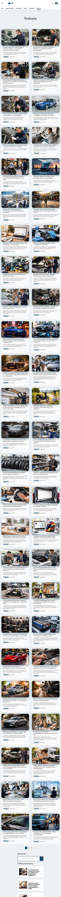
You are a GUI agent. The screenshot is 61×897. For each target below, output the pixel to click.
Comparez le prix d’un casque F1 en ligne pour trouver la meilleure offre (44, 537)
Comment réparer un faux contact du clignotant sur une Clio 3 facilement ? (45, 667)
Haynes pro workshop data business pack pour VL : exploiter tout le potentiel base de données (15, 81)
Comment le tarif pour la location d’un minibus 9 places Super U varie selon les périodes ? (15, 700)
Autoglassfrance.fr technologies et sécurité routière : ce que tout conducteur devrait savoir (13, 48)
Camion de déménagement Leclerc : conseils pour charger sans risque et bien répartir (44, 602)
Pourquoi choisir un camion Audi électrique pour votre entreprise (43, 177)
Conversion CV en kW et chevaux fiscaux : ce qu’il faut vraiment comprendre (43, 48)
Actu (29, 867)
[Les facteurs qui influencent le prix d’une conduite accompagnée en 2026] (23, 885)
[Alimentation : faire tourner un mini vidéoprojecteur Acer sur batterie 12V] (15, 526)
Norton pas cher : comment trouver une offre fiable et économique (15, 243)
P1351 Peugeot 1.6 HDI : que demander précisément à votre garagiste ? (15, 114)
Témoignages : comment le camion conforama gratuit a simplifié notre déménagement (44, 767)
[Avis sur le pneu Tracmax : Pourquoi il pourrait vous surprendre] (46, 689)
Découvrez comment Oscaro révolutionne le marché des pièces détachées (13, 210)
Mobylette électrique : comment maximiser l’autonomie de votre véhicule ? (43, 407)
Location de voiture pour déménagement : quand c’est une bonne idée (45, 733)
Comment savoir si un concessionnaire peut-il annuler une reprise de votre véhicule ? (15, 569)
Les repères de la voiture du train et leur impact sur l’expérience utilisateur (34, 872)
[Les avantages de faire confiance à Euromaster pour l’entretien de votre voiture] (46, 430)
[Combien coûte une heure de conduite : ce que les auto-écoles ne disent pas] (46, 135)
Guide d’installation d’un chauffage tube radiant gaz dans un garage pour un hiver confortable (15, 407)
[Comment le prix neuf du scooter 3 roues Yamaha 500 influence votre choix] (15, 166)
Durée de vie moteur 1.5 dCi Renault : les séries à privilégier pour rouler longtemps (45, 81)
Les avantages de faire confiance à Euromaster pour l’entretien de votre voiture (44, 441)
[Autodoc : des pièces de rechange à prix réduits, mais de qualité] (46, 463)
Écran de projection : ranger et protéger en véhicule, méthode (45, 505)
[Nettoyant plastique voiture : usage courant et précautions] (46, 233)
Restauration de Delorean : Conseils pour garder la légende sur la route (44, 307)
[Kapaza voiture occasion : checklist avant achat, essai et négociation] (46, 264)
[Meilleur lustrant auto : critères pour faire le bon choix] (15, 264)
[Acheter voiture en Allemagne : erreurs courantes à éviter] (15, 297)
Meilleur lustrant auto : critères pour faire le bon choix (14, 275)
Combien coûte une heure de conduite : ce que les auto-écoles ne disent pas (45, 146)
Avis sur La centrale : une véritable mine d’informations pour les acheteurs (45, 800)
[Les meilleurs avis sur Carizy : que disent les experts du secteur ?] (15, 789)
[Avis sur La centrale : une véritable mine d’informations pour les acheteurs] (46, 789)
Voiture (6, 56)
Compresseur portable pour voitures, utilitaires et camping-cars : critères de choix (15, 602)
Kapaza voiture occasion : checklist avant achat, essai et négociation (44, 275)
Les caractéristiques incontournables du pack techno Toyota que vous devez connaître (45, 340)
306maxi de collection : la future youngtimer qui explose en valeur (43, 114)
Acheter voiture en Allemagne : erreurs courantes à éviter (15, 307)
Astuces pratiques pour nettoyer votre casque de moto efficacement (14, 505)
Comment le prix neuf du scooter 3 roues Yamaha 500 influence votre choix (13, 178)
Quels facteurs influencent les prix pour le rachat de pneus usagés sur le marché (15, 635)
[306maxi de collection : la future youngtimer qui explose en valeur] (46, 104)
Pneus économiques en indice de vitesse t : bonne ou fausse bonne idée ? (15, 146)
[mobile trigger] (2, 3)
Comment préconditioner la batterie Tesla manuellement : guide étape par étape (44, 569)
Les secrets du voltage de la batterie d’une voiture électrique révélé (44, 635)
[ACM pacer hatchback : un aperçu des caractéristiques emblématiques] (15, 722)
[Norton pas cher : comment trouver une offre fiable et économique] (15, 233)
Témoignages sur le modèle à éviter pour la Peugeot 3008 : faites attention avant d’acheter (15, 767)
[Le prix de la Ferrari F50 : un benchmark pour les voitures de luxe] (15, 657)
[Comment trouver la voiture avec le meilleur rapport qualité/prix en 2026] (46, 363)
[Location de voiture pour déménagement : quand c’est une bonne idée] (46, 722)
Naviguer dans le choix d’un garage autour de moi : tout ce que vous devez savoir (45, 210)
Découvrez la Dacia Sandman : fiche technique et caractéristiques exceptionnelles (44, 833)
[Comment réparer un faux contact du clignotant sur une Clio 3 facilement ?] (46, 657)
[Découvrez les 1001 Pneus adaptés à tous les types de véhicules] (15, 463)
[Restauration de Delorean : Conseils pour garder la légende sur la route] (46, 297)
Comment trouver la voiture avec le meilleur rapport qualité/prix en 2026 (45, 373)
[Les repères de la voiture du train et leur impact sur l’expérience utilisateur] (23, 871)
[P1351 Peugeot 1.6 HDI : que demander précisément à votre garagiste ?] (15, 104)
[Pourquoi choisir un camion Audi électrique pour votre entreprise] (46, 166)
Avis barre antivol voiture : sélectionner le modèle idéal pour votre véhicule (15, 832)
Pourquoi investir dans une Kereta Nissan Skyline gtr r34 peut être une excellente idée (14, 340)
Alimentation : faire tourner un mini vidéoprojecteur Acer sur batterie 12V (14, 537)
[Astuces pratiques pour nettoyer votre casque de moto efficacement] (15, 495)
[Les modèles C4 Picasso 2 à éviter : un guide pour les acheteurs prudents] (15, 430)
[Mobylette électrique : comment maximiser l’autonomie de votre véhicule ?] (46, 396)
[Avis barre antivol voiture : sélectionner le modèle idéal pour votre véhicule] (15, 822)
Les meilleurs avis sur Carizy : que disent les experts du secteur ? (13, 800)
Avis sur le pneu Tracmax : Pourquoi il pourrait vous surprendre (45, 699)
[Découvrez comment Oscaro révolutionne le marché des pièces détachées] (15, 199)
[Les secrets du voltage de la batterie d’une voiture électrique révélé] (46, 624)
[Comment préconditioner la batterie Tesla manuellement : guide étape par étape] (46, 558)
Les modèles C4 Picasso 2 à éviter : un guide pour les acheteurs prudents (14, 440)
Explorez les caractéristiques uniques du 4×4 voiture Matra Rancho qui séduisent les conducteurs (15, 374)
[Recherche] (53, 3)
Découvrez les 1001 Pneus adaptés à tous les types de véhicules (14, 473)
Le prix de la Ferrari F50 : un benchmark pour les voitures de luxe (14, 667)
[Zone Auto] (10, 3)
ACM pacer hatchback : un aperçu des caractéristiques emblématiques (14, 732)
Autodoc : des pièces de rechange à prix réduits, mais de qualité (45, 473)
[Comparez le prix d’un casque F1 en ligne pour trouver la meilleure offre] (46, 526)
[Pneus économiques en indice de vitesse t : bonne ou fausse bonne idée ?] (15, 135)
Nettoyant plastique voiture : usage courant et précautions (44, 243)
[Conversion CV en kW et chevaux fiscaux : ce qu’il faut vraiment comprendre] (46, 37)
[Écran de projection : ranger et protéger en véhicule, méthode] (46, 495)
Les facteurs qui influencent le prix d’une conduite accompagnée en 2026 (34, 885)
